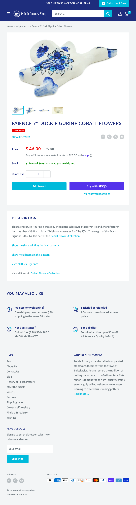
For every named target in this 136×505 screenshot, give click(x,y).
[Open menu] (8, 13)
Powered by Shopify (17, 494)
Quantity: (18, 174)
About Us (12, 366)
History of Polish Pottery (21, 381)
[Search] (108, 13)
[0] (127, 14)
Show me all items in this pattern (31, 254)
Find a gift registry (17, 412)
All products (22, 26)
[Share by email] (122, 137)
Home (10, 26)
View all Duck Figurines (25, 264)
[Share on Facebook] (103, 137)
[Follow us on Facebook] (9, 480)
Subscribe (18, 458)
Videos (10, 392)
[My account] (120, 14)
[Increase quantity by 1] (46, 174)
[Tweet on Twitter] (115, 137)
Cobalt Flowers (21, 137)
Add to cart (39, 186)
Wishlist (11, 417)
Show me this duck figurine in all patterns (35, 245)
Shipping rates (15, 402)
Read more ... (81, 393)
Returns (11, 397)
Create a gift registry (18, 407)
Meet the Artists (16, 387)
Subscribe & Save (116, 3)
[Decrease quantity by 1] (29, 174)
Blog (9, 376)
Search (10, 361)
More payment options (97, 193)
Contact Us (13, 371)
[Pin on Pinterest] (109, 137)
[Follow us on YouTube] (21, 480)
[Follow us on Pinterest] (15, 480)
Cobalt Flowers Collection (65, 236)
